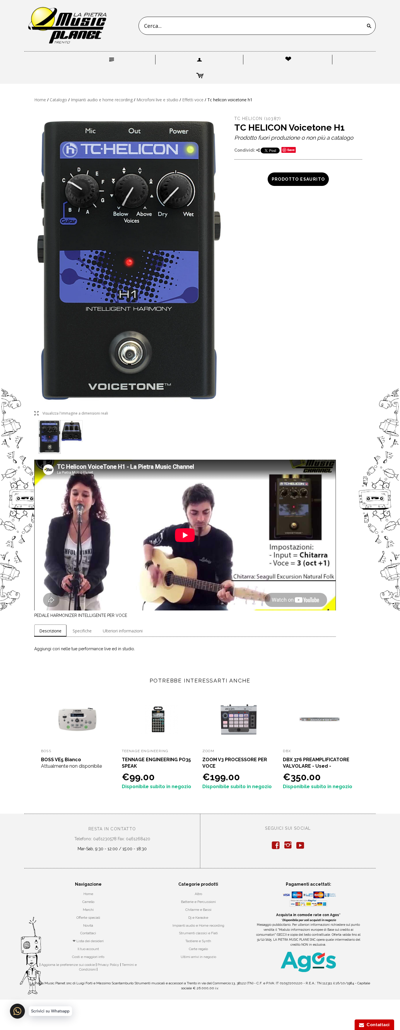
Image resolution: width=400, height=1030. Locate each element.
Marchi (88, 910)
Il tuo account (88, 949)
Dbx (287, 751)
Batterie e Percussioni (198, 902)
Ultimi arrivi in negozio (198, 957)
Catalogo (58, 99)
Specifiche (82, 631)
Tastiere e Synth (198, 941)
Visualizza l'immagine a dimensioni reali (71, 413)
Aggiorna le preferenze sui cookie (68, 965)
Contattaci (88, 933)
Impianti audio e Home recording (198, 925)
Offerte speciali (88, 918)
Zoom (208, 751)
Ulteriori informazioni (123, 631)
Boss (46, 751)
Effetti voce (193, 99)
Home (40, 99)
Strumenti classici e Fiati (198, 933)
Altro (198, 894)
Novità (88, 925)
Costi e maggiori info (88, 957)
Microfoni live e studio (157, 99)
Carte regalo (198, 949)
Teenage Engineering (145, 751)
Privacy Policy (108, 965)
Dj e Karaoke (198, 918)
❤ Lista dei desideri (88, 941)
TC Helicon (248, 118)
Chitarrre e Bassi (198, 910)
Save (291, 150)
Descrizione (50, 631)
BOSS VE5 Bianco (61, 759)
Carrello (88, 902)
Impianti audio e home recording (102, 99)
